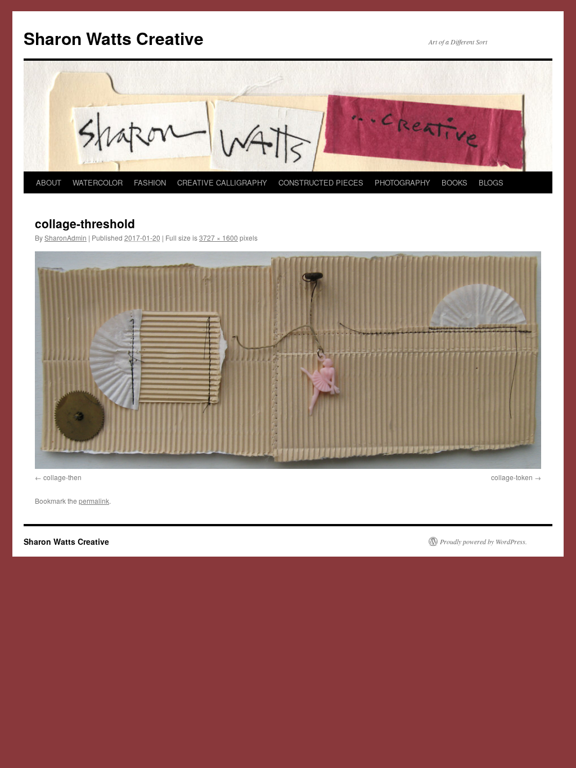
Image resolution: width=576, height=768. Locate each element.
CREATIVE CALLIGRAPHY (222, 182)
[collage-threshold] (288, 359)
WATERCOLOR (98, 182)
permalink (94, 500)
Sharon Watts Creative (114, 38)
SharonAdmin (65, 237)
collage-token (512, 477)
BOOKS (454, 182)
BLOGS (491, 182)
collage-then (62, 477)
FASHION (150, 182)
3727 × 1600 (218, 237)
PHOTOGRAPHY (402, 182)
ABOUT (48, 182)
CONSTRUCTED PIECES (320, 182)
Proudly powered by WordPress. (483, 541)
